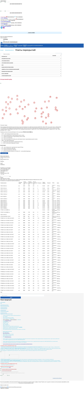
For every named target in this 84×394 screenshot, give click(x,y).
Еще (1, 292)
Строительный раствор (6, 75)
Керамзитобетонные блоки (7, 71)
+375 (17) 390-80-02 (8, 25)
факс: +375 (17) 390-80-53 (16, 25)
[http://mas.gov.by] (5, 375)
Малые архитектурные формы (7, 67)
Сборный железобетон (29, 56)
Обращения (39, 8)
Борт (1, 303)
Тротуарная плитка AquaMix (7, 62)
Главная (2, 8)
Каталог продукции (12, 8)
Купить (1, 177)
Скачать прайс (31, 32)
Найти (11, 297)
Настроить (6, 388)
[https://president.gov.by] (0, 375)
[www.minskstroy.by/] (7, 375)
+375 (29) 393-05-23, (10, 16)
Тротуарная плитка (6, 60)
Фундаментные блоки (6, 58)
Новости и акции (30, 8)
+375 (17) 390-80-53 (13, 319)
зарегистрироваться (8, 36)
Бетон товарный (5, 73)
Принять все (2, 388)
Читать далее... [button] (4, 153)
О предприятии (21, 8)
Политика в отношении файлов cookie (26, 382)
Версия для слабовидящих (10, 42)
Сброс (1, 163)
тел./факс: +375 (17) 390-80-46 (16, 22)
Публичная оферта (48, 8)
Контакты (57, 8)
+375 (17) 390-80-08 (19, 16)
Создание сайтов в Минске (57, 378)
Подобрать (2, 164)
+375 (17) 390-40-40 (11, 20)
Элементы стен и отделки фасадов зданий (10, 69)
